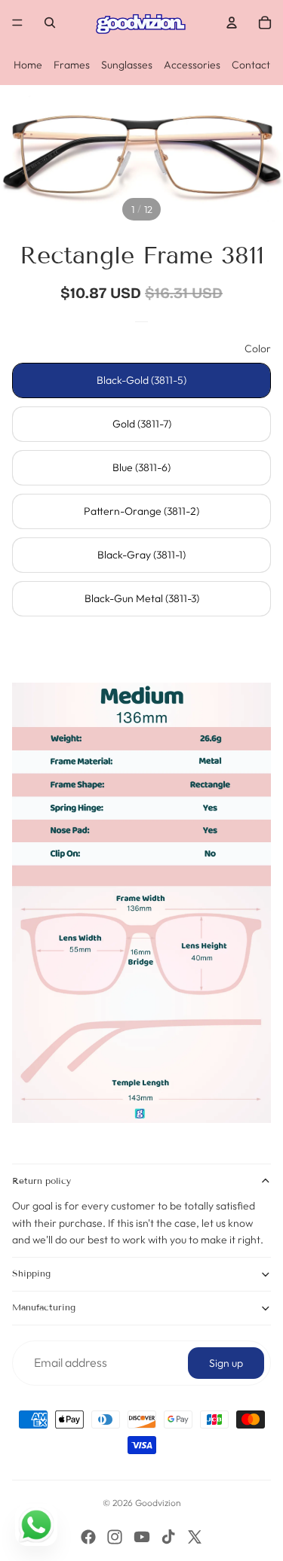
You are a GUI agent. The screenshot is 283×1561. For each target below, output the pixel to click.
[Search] (49, 22)
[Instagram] (115, 1537)
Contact (251, 65)
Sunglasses (126, 65)
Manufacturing (43, 1307)
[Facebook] (88, 1537)
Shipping (31, 1273)
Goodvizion (158, 1502)
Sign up (226, 1363)
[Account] (231, 22)
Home (28, 65)
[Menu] (17, 22)
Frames (72, 65)
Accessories (192, 65)
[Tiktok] (168, 1537)
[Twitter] (195, 1537)
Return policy (41, 1180)
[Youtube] (142, 1537)
